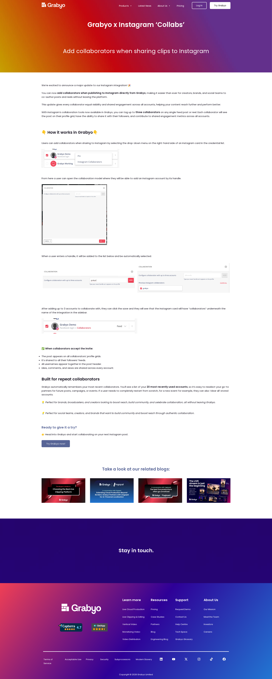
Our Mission (209, 609)
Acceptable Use (73, 659)
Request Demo (183, 609)
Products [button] (124, 5)
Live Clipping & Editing (133, 616)
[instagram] (199, 659)
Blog (153, 631)
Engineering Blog (159, 639)
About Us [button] (162, 5)
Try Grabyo (220, 5)
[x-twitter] (186, 659)
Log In (199, 5)
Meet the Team (211, 616)
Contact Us (181, 616)
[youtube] (173, 659)
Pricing (180, 5)
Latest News (144, 5)
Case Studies (157, 616)
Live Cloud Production (133, 609)
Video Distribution (131, 639)
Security (104, 659)
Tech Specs (181, 631)
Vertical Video (129, 624)
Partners (155, 624)
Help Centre (181, 624)
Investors (208, 624)
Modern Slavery (144, 659)
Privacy (89, 659)
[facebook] (224, 659)
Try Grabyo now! (55, 443)
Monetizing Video (131, 631)
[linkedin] (161, 659)
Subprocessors (122, 659)
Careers (208, 631)
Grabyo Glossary (184, 639)
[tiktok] (211, 659)
